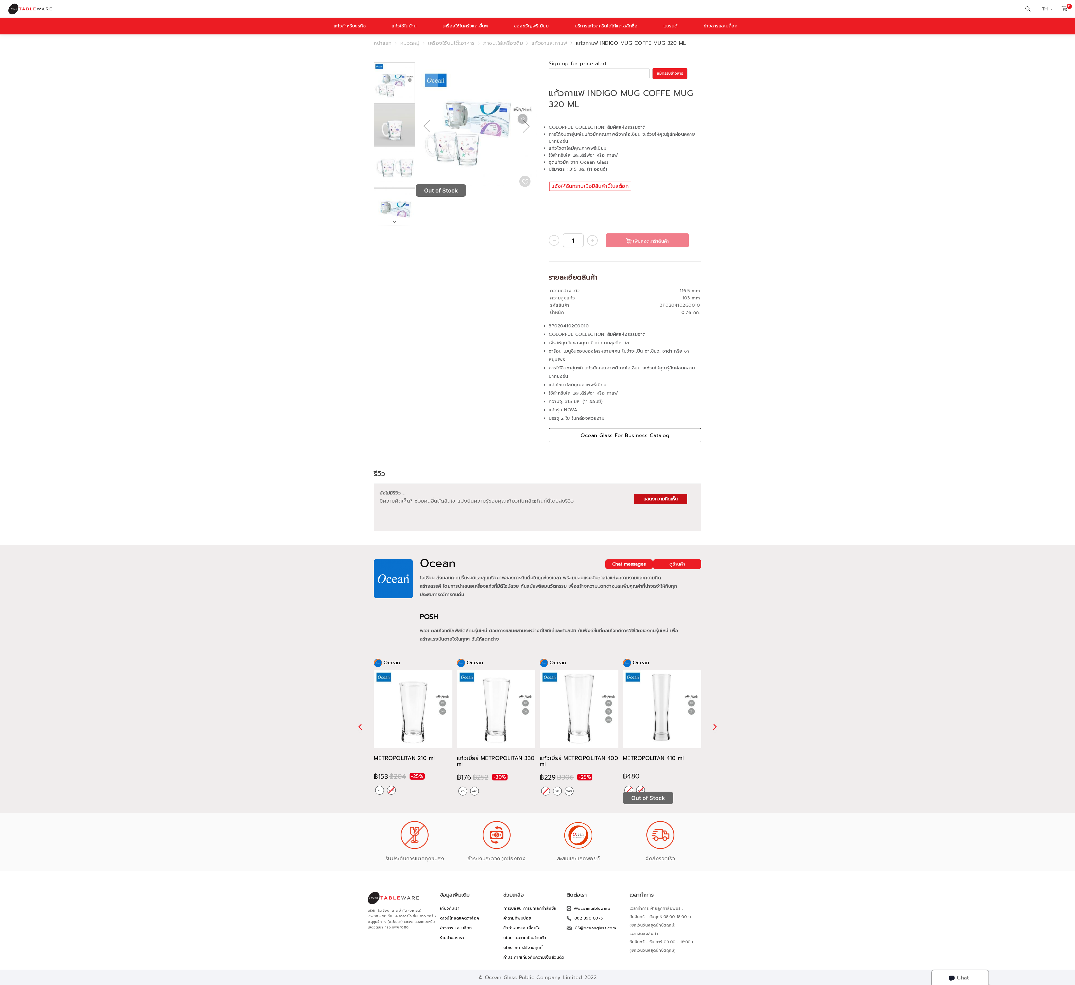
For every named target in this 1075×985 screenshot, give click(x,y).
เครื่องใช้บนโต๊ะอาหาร (451, 43)
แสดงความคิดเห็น (661, 499)
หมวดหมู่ (410, 43)
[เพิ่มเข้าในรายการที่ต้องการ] (525, 181)
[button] (427, 144)
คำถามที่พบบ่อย (517, 918)
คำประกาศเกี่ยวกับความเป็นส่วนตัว (533, 957)
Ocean (438, 563)
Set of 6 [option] (379, 790)
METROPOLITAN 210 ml (404, 758)
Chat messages (629, 564)
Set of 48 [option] (474, 791)
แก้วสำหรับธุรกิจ (350, 26)
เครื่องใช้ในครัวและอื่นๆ (465, 26)
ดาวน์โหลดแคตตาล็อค (459, 918)
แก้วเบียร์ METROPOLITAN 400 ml (579, 761)
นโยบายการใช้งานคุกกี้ (523, 948)
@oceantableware (592, 908)
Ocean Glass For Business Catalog (625, 435)
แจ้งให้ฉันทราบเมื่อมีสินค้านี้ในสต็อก (590, 186)
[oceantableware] (360, 9)
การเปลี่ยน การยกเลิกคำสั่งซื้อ (530, 908)
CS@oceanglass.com (595, 928)
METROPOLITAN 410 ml (653, 758)
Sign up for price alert (578, 63)
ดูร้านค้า (677, 564)
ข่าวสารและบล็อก (721, 26)
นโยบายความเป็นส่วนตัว (524, 938)
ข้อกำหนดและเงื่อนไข (522, 928)
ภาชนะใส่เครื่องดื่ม (503, 43)
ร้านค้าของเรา (452, 938)
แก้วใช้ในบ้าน (404, 26)
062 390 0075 (588, 918)
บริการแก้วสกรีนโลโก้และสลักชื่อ (606, 26)
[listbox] (385, 790)
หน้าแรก (383, 43)
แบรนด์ (670, 26)
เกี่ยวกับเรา (450, 908)
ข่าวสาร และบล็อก (456, 928)
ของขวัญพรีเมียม (531, 26)
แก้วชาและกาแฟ (549, 43)
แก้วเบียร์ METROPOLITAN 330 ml (496, 761)
